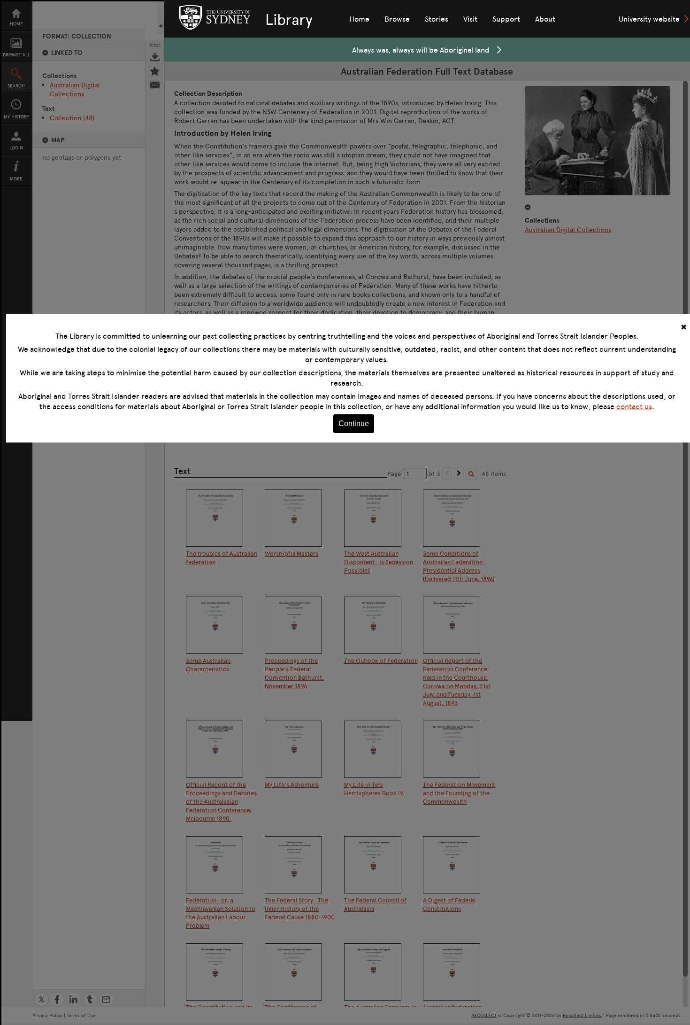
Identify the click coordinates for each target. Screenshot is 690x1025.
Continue (353, 423)
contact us (634, 406)
